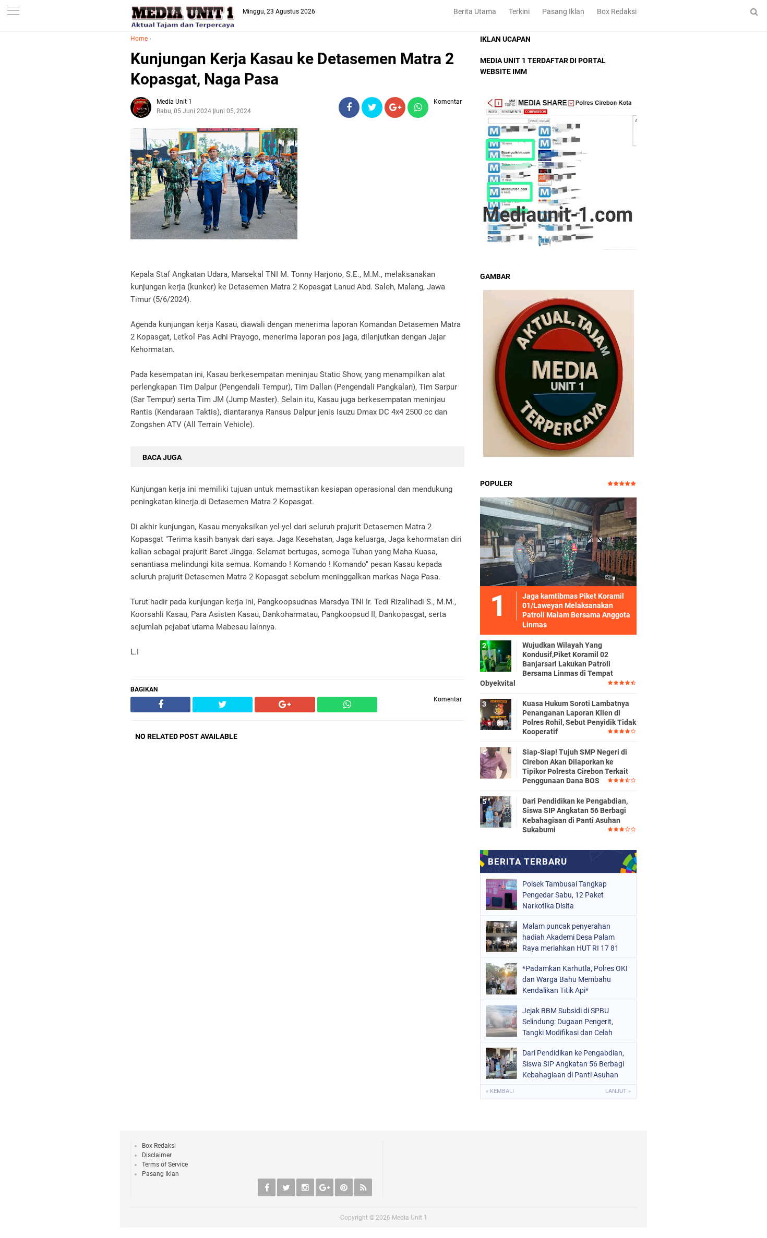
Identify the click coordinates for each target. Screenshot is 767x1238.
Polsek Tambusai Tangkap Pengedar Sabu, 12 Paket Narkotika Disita (564, 895)
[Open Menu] (13, 11)
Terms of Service (165, 1164)
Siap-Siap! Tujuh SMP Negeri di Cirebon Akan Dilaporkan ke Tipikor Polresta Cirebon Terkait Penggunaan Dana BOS (575, 766)
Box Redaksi (617, 11)
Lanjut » (618, 1091)
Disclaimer (157, 1155)
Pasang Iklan (563, 11)
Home (139, 38)
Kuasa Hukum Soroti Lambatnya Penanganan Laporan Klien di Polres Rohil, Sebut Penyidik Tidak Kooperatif (579, 717)
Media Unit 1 (409, 1217)
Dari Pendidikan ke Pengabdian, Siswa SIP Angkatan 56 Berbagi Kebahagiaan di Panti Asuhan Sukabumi (575, 815)
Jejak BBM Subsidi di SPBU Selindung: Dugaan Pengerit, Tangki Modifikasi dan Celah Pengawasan (567, 1021)
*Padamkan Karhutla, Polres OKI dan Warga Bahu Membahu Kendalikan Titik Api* (575, 979)
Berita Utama (474, 11)
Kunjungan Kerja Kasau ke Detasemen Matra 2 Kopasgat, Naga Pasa (292, 69)
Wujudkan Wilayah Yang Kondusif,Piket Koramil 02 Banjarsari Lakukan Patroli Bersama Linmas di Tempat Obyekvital (546, 664)
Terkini (519, 11)
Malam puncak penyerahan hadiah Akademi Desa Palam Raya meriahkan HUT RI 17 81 (570, 937)
